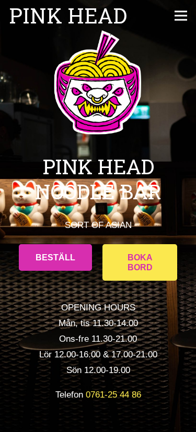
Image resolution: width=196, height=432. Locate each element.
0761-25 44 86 (113, 395)
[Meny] (180, 16)
